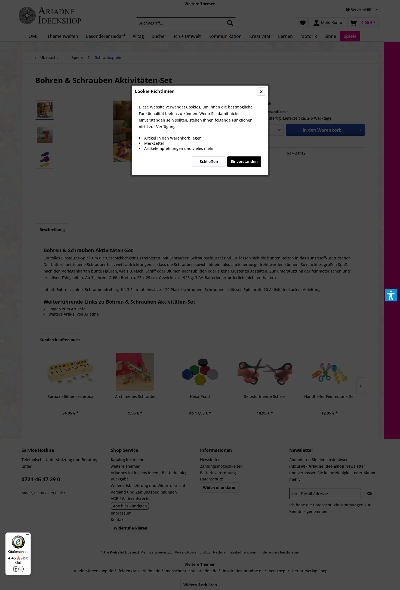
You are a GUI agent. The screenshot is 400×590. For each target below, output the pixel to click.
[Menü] (27, 535)
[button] (391, 295)
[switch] (18, 569)
